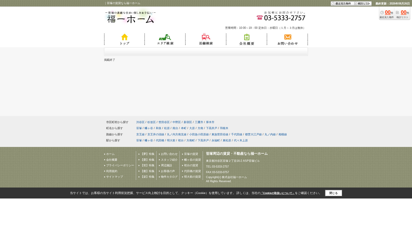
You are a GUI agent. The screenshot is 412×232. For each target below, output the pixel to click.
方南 (200, 128)
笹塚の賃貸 (191, 154)
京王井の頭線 (155, 134)
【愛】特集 (147, 159)
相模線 (283, 134)
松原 (167, 128)
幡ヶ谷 (149, 128)
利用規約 (111, 171)
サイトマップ (114, 176)
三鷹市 (199, 122)
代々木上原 (241, 140)
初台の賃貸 (191, 165)
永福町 (216, 140)
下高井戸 (211, 128)
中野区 (177, 122)
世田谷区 (164, 122)
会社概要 (111, 159)
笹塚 (139, 128)
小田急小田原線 (199, 134)
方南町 (190, 140)
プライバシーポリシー (120, 165)
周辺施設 (166, 165)
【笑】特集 (147, 165)
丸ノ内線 (270, 134)
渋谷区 (140, 122)
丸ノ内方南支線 (176, 134)
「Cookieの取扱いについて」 (278, 193)
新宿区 (188, 122)
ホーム (110, 154)
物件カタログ (169, 176)
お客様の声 (168, 171)
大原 (192, 128)
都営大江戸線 (253, 134)
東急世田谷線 (220, 134)
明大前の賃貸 (192, 176)
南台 (175, 128)
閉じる (333, 193)
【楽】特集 (147, 176)
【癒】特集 (147, 171)
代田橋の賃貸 (192, 171)
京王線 (140, 134)
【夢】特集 (147, 154)
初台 (181, 140)
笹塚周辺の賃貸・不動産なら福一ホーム (237, 153)
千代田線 (236, 134)
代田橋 (160, 140)
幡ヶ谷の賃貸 (192, 159)
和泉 (158, 128)
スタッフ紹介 (169, 159)
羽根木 (224, 128)
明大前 (171, 140)
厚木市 (210, 122)
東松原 (227, 140)
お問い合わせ (169, 154)
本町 (183, 128)
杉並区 (151, 122)
